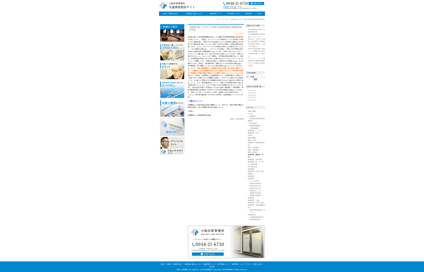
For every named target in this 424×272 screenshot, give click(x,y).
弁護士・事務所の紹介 (170, 13)
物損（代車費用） (254, 147)
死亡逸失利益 (252, 166)
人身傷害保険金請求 (256, 217)
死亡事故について (234, 13)
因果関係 (251, 198)
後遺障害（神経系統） (255, 159)
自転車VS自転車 (255, 183)
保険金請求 (252, 215)
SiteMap (212, 266)
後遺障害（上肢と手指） (256, 171)
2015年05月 (252, 98)
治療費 (250, 174)
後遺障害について (216, 13)
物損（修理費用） (254, 150)
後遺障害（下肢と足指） (256, 203)
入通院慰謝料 (254, 128)
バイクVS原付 (254, 181)
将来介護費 (252, 111)
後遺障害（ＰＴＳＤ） (255, 130)
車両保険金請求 (255, 219)
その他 (250, 114)
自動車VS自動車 (255, 195)
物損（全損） (252, 140)
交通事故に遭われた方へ (194, 13)
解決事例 (248, 13)
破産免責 (253, 116)
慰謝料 (250, 121)
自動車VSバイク (255, 191)
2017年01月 (252, 93)
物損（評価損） (253, 152)
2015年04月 (252, 100)
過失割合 (251, 179)
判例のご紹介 (257, 264)
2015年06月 (252, 95)
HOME (162, 264)
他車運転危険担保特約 (257, 118)
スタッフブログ (245, 264)
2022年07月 (252, 90)
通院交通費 (252, 138)
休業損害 (251, 176)
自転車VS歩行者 (255, 186)
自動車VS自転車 (255, 193)
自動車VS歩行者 (255, 188)
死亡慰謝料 (253, 123)
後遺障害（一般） (254, 200)
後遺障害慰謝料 (255, 126)
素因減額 (251, 169)
